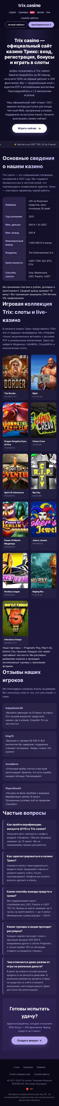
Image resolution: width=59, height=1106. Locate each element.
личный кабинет (16, 24)
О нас (16, 1067)
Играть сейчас (29, 128)
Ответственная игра (20, 1074)
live (48, 12)
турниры (26, 12)
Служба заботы (41, 1074)
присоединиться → (41, 24)
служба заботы (29, 18)
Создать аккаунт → (29, 1040)
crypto (12, 12)
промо (40, 12)
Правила (41, 1067)
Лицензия (28, 1067)
